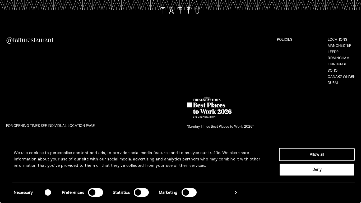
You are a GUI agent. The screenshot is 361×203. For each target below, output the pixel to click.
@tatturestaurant (29, 40)
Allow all (317, 154)
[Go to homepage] (180, 12)
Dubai (333, 83)
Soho (332, 70)
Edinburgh (337, 64)
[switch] (95, 192)
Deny (317, 169)
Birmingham (338, 58)
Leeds (333, 52)
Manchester (339, 46)
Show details (218, 192)
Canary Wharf (341, 77)
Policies (284, 39)
